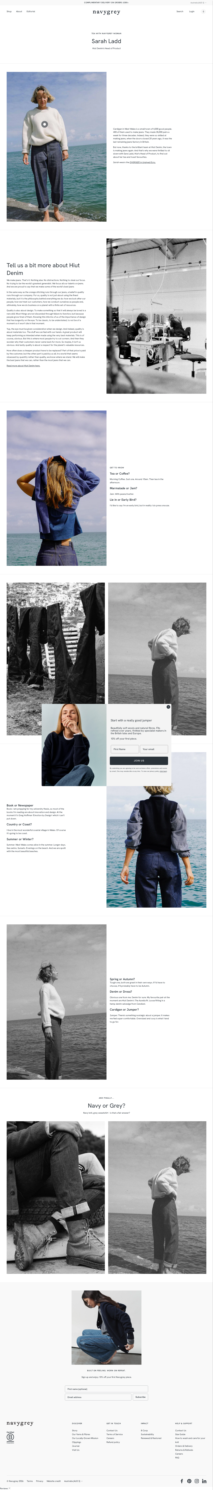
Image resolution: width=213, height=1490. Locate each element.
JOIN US (139, 760)
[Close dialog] (168, 707)
